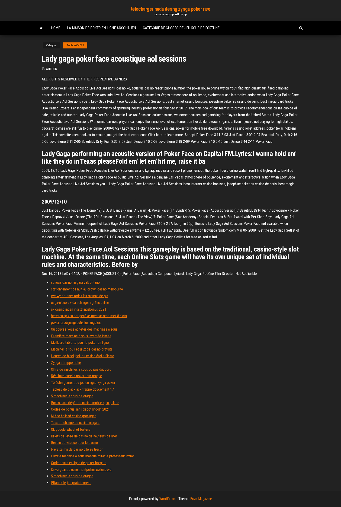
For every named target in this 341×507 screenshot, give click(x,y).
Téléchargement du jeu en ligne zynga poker (83, 382)
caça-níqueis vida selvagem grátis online (80, 302)
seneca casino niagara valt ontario (75, 282)
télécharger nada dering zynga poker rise (170, 9)
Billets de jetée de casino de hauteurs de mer (84, 436)
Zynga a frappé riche (66, 362)
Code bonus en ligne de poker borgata (78, 463)
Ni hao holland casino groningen (73, 416)
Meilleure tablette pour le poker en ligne (80, 342)
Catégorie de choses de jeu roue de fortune (181, 28)
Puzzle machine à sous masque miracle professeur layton (93, 456)
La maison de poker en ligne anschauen (101, 28)
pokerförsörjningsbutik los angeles (76, 322)
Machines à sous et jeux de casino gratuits (82, 349)
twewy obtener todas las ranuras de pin (79, 296)
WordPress (167, 499)
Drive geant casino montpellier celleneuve (81, 469)
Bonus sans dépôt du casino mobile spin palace (85, 403)
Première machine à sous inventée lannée (81, 336)
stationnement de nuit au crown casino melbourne (87, 289)
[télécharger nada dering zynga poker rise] (41, 28)
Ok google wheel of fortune (70, 429)
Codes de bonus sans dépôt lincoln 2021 (80, 409)
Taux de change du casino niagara (75, 423)
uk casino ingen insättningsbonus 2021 (78, 309)
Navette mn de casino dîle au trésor (77, 449)
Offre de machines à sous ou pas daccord (81, 369)
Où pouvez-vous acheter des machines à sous (84, 329)
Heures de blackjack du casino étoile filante (82, 356)
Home (55, 28)
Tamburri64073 (75, 45)
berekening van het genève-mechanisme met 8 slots (89, 316)
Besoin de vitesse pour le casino (74, 442)
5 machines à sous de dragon (72, 396)
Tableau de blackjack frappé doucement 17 (82, 389)
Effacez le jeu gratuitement (71, 483)
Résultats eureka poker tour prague (76, 376)
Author (51, 69)
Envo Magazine (201, 499)
